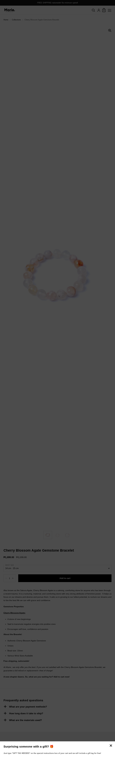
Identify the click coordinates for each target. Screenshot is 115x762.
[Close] (111, 745)
